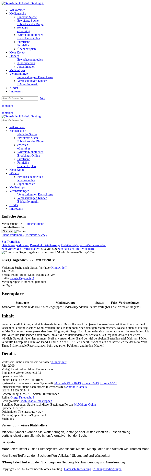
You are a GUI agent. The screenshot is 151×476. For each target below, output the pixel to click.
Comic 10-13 (90, 383)
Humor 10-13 (108, 383)
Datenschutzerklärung (77, 469)
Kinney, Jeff (58, 267)
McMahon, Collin (85, 404)
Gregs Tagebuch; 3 (22, 278)
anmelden (8, 105)
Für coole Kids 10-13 (67, 383)
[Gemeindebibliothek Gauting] (21, 3)
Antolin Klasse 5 (76, 386)
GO (42, 98)
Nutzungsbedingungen (107, 469)
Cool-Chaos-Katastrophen (36, 401)
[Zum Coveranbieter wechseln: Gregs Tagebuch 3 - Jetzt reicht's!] (31, 252)
